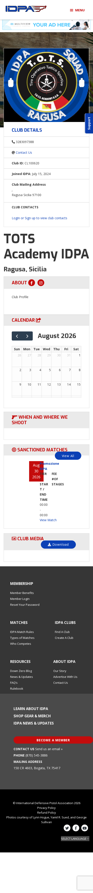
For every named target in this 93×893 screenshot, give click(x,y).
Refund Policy (46, 812)
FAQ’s (14, 683)
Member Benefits (22, 593)
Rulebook (16, 688)
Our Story (59, 671)
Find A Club (62, 632)
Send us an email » (49, 749)
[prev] (17, 336)
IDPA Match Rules (22, 632)
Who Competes (20, 644)
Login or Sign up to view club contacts (39, 218)
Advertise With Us (65, 677)
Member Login (20, 599)
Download (60, 544)
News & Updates (21, 677)
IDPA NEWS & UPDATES (34, 723)
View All (68, 456)
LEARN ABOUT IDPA (31, 708)
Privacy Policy (46, 808)
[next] (27, 336)
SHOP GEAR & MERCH (32, 715)
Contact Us (24, 152)
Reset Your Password (25, 605)
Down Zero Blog (21, 671)
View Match (48, 520)
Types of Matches (22, 638)
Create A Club (64, 638)
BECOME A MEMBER (53, 740)
